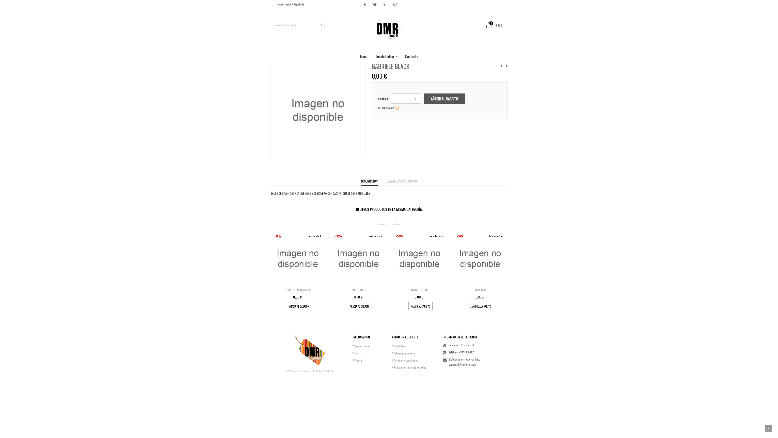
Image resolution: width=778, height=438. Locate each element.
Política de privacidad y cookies (410, 367)
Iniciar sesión (285, 4)
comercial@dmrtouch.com (462, 364)
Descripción (369, 181)
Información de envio (404, 353)
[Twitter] (375, 4)
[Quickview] (321, 282)
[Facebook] (365, 4)
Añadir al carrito (444, 98)
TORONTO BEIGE (419, 290)
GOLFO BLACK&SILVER (298, 290)
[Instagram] (395, 4)
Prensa (358, 360)
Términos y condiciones (406, 360)
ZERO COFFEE (359, 290)
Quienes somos (362, 346)
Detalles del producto (401, 181)
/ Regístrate (298, 4)
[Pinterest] (385, 4)
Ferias (358, 353)
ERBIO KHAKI (480, 290)
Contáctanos (400, 346)
